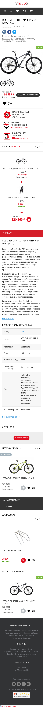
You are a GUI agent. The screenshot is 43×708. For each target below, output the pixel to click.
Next (39, 147)
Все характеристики (11, 417)
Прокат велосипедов (30, 630)
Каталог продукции (12, 630)
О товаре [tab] (7, 233)
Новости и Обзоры (31, 633)
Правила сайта (21, 657)
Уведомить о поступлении (28, 95)
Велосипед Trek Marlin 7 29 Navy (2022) (21, 169)
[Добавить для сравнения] (10, 103)
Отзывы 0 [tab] (7, 507)
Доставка (22, 649)
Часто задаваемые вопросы (25, 654)
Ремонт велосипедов (13, 633)
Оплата (30, 649)
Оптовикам (29, 636)
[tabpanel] (7, 82)
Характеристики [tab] (11, 500)
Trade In (10, 654)
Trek (22, 332)
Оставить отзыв (21, 438)
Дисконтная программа (30, 652)
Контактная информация (21, 638)
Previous (35, 147)
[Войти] (24, 11)
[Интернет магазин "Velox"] (21, 4)
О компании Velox (16, 636)
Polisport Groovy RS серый (21, 198)
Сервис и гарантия (11, 652)
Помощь (13, 649)
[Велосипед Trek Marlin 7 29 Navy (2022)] (21, 61)
